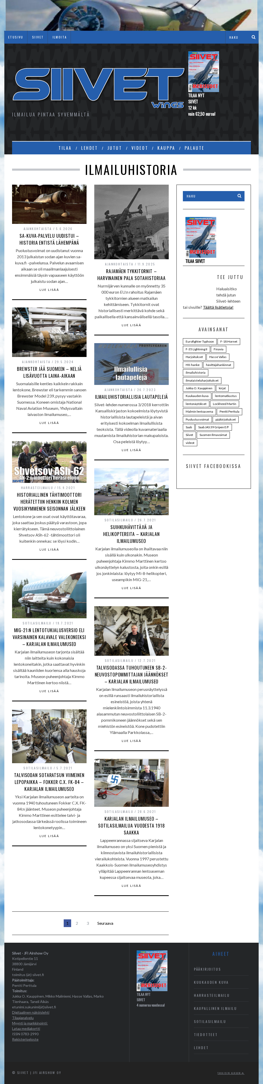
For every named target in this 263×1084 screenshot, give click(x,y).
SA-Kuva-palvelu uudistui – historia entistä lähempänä (49, 239)
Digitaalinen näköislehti (30, 1012)
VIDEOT (140, 148)
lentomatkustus (226, 396)
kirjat (222, 388)
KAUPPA (166, 148)
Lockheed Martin (224, 404)
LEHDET (89, 148)
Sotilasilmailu (119, 520)
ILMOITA (60, 37)
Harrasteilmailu (37, 487)
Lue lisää (49, 289)
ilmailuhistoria (195, 372)
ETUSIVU (15, 37)
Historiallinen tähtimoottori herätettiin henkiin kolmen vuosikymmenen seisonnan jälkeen (49, 501)
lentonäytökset (196, 404)
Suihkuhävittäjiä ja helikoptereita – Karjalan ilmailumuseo (131, 534)
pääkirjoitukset (225, 419)
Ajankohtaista (38, 228)
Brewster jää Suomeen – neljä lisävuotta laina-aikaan (49, 372)
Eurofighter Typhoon (200, 341)
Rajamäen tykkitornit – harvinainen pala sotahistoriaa (131, 274)
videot (190, 443)
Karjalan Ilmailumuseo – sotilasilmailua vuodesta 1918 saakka (131, 825)
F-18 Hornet (228, 341)
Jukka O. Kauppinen (199, 388)
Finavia (218, 349)
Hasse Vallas (218, 357)
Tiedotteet (206, 1034)
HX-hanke (193, 365)
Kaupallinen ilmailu (215, 1008)
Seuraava (105, 923)
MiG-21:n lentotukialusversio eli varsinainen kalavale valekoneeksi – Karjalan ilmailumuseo (49, 637)
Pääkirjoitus (207, 969)
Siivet (189, 435)
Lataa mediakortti (26, 1028)
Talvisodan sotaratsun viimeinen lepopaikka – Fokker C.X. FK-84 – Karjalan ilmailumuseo (49, 782)
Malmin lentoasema (199, 411)
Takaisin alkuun (230, 1073)
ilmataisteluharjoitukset (202, 380)
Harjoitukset (194, 357)
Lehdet (201, 1047)
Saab (189, 427)
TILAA (65, 148)
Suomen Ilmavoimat (213, 435)
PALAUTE (194, 148)
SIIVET (38, 37)
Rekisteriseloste (25, 1039)
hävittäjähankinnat (218, 365)
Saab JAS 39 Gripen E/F (213, 427)
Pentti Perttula (229, 411)
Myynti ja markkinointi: (30, 1023)
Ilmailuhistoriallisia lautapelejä (131, 396)
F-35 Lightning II (196, 349)
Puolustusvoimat (197, 419)
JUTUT (114, 148)
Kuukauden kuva (197, 396)
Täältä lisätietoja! (218, 307)
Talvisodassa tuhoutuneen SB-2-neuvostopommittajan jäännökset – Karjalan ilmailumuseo (131, 674)
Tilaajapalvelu (23, 1018)
